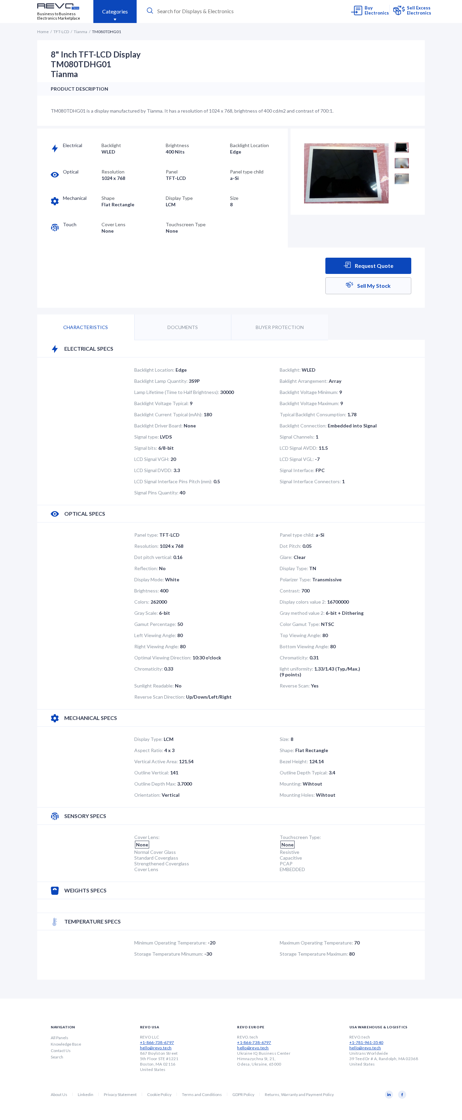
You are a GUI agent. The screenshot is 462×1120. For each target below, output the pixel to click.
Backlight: (290, 370)
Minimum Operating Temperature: (170, 943)
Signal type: (146, 437)
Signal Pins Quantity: (156, 492)
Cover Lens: (147, 837)
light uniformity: (296, 669)
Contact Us (61, 1050)
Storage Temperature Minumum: (168, 954)
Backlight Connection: (303, 425)
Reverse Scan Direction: (159, 697)
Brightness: (146, 590)
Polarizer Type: (295, 579)
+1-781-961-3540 (366, 1042)
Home (43, 31)
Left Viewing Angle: (155, 635)
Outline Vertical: (151, 772)
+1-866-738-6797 (157, 1042)
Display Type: (294, 568)
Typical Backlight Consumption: (313, 414)
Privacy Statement (120, 1094)
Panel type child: (297, 535)
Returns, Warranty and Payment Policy (299, 1094)
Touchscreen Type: (300, 837)
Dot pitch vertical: (153, 557)
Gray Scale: (146, 613)
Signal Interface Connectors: (310, 481)
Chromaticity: (294, 657)
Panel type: (146, 535)
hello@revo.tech (156, 1047)
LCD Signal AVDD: (299, 448)
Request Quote (373, 265)
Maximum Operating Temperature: (316, 943)
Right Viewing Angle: (156, 646)
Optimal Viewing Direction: (162, 657)
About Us (59, 1094)
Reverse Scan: (295, 686)
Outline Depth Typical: (304, 772)
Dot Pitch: (290, 546)
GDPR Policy (243, 1094)
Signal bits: (145, 448)
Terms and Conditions (202, 1094)
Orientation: (147, 795)
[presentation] (208, 11)
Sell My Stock (373, 285)
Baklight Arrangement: (304, 381)
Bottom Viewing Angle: (304, 646)
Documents (182, 327)
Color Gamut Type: (300, 624)
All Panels (59, 1037)
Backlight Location (249, 145)
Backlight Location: (154, 370)
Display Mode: (149, 579)
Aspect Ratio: (148, 750)
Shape (108, 198)
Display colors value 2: (303, 602)
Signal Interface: (297, 470)
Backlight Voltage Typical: (161, 403)
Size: (285, 739)
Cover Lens (113, 224)
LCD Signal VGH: (151, 459)
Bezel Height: (294, 761)
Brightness (177, 145)
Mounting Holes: (297, 795)
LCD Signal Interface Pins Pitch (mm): (173, 481)
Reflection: (146, 568)
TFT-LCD (61, 31)
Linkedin (85, 1094)
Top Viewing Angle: (300, 635)
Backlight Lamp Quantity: (161, 381)
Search (57, 1056)
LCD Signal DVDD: (153, 470)
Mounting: (291, 784)
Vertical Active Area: (156, 761)
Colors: (141, 602)
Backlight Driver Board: (158, 425)
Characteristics (85, 327)
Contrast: (290, 590)
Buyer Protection (280, 327)
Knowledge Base (66, 1044)
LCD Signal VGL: (297, 459)
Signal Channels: (297, 437)
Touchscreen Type (186, 224)
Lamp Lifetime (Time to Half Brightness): (176, 392)
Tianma (80, 31)
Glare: (286, 557)
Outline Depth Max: (155, 784)
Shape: (287, 750)
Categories (115, 11)
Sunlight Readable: (154, 686)
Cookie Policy (159, 1094)
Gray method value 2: (302, 613)
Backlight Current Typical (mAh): (168, 414)
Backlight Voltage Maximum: (309, 403)
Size (234, 198)
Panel (172, 171)
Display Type (179, 198)
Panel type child (246, 171)
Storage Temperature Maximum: (314, 954)
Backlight (111, 145)
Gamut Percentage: (155, 624)
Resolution (112, 171)
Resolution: (146, 546)
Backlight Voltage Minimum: (309, 392)
